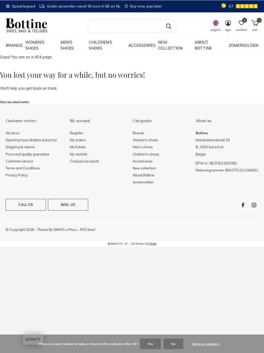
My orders (78, 140)
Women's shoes (34, 45)
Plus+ (72, 230)
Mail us (68, 204)
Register (76, 133)
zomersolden (243, 45)
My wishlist (78, 154)
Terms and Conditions (23, 168)
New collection (170, 45)
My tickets (78, 147)
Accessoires (141, 45)
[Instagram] (254, 205)
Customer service (19, 161)
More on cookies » (206, 344)
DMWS (59, 230)
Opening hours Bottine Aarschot (31, 140)
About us (13, 133)
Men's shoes (67, 45)
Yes (150, 344)
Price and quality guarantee (27, 154)
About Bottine (203, 45)
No (173, 344)
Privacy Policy (17, 175)
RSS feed (87, 230)
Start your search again (14, 101)
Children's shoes (100, 45)
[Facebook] (243, 205)
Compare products (84, 161)
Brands (14, 45)
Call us (25, 204)
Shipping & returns (20, 147)
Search (168, 26)
